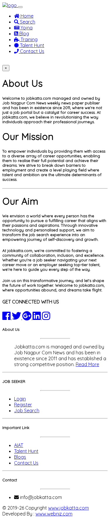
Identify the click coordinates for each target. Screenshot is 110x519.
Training (28, 39)
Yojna (26, 28)
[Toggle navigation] (20, 7)
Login (20, 399)
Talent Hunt (31, 45)
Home (26, 16)
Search (27, 22)
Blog (23, 33)
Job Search (26, 410)
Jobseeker (16, 62)
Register (23, 405)
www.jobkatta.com (68, 508)
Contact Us (31, 51)
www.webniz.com (53, 514)
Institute (65, 62)
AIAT (18, 445)
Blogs (20, 457)
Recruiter (42, 62)
